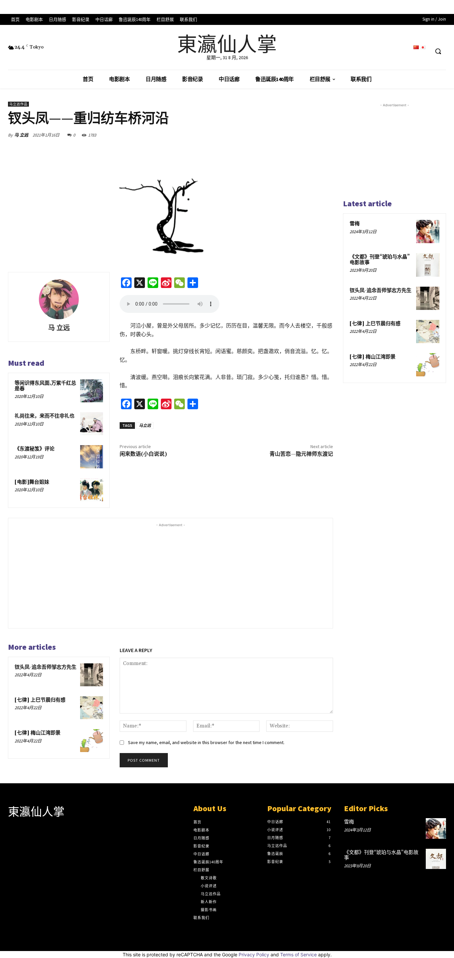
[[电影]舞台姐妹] (91, 489)
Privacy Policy (254, 954)
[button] (438, 51)
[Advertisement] (170, 575)
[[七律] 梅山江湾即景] (91, 740)
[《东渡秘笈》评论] (91, 456)
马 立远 (21, 135)
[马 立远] (59, 299)
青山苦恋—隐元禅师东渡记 (301, 454)
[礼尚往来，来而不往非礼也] (91, 423)
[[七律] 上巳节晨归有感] (91, 707)
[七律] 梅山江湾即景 (37, 733)
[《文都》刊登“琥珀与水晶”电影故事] (427, 264)
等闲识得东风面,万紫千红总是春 (45, 386)
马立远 (145, 425)
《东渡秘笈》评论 (35, 449)
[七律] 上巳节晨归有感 (40, 700)
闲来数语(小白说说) (143, 454)
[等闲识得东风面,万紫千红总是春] (91, 390)
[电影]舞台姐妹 (32, 482)
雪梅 (355, 224)
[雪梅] (427, 231)
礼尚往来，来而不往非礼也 (44, 416)
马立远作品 (18, 104)
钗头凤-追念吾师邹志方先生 (45, 667)
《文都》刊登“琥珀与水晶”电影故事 (380, 260)
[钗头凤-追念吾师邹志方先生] (91, 674)
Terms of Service (298, 954)
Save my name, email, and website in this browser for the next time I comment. (206, 742)
